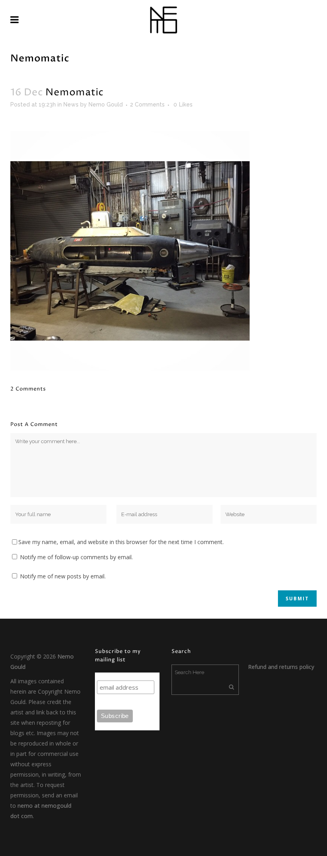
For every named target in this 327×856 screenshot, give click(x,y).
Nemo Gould (106, 104)
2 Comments (147, 104)
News (71, 104)
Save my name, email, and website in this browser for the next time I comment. (121, 542)
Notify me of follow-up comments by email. (76, 557)
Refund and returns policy (281, 667)
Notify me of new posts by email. (63, 576)
